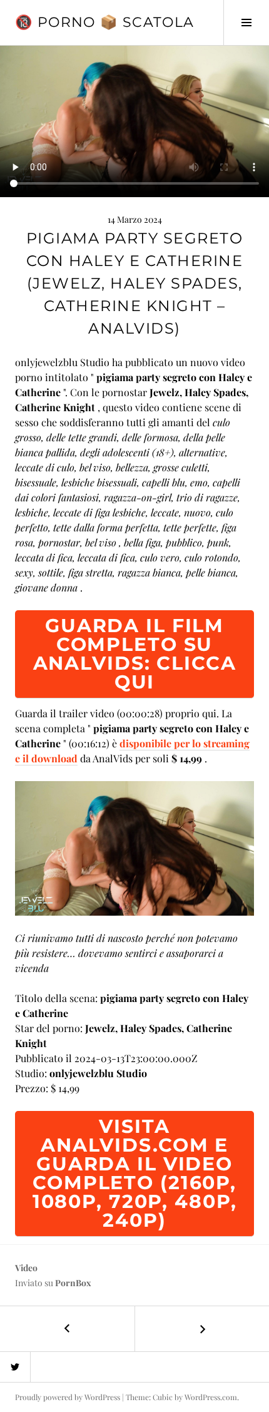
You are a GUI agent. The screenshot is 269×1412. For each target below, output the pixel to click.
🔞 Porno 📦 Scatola (104, 22)
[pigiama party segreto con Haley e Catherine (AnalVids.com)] (134, 846)
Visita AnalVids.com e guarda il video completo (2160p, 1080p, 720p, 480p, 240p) (135, 1173)
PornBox (73, 1283)
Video (26, 1268)
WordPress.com (211, 1397)
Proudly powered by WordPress (67, 1397)
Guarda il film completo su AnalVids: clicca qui (134, 653)
